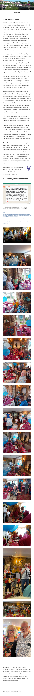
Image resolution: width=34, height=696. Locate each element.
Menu (18, 12)
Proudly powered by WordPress (12, 691)
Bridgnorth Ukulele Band (12, 4)
